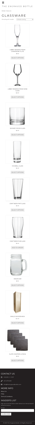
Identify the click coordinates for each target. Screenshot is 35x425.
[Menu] (3, 2)
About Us (3, 391)
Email (3, 408)
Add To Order (17, 247)
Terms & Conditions (6, 396)
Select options (17, 58)
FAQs (2, 394)
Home (3, 11)
